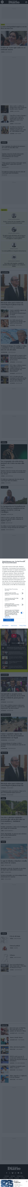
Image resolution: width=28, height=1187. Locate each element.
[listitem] (14, 590)
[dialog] (14, 594)
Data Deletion (5, 625)
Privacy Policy (22, 625)
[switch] (22, 593)
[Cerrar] (26, 1181)
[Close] (24, 561)
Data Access (14, 625)
